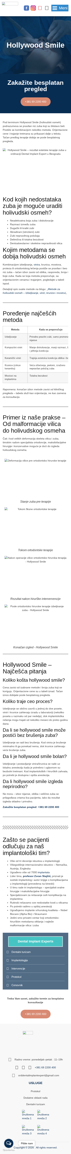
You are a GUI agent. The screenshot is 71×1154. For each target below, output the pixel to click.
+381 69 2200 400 (48, 807)
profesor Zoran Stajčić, (37, 876)
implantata (44, 872)
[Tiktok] (47, 8)
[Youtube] (40, 8)
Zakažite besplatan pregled (19, 807)
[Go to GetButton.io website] (9, 1150)
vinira (37, 264)
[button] (60, 8)
